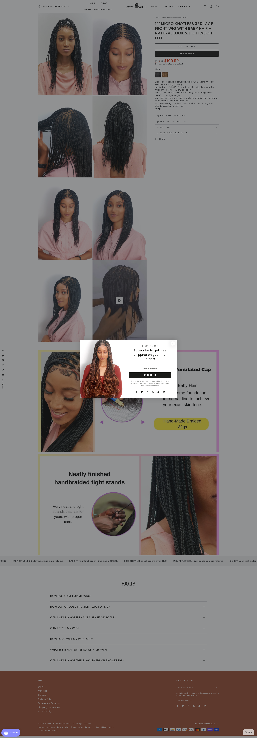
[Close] (172, 343)
